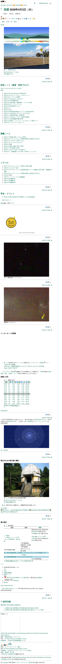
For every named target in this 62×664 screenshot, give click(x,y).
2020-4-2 (13, 70)
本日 (7, 5)
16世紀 (8, 535)
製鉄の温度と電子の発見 (16, 146)
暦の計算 (16, 580)
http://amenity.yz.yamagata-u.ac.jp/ (16, 648)
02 (47, 159)
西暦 (6, 9)
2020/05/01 (10, 421)
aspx (5, 571)
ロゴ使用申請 (29, 421)
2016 (5, 386)
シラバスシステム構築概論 (17, 177)
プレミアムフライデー (41, 421)
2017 (5, 388)
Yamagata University (7, 659)
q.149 (11, 74)
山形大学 (10, 640)
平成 (14, 382)
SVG (10, 110)
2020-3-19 (7, 140)
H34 (13, 398)
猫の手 (11, 368)
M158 (27, 403)
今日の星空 (4, 508)
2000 (32, 559)
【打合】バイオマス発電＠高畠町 (19, 117)
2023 (5, 400)
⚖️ (30, 18)
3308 (5, 366)
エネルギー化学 (13, 168)
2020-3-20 (7, 97)
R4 (9, 398)
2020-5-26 (7, 121)
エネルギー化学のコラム (17, 140)
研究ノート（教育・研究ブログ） (15, 85)
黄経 (3, 22)
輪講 (8, 74)
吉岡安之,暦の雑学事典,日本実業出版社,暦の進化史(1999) (21, 608)
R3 (9, 396)
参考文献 (7, 601)
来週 (19, 5)
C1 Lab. (16, 72)
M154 (27, 396)
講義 (2, 203)
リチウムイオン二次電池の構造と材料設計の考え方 (25, 139)
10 (14, 88)
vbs (5, 569)
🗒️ (7, 18)
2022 (5, 398)
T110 (22, 396)
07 (47, 330)
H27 (13, 384)
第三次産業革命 (12, 553)
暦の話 (6, 582)
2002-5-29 (7, 182)
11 (16, 88)
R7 (9, 403)
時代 (6, 406)
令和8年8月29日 (43, 3)
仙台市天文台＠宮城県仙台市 (9, 512)
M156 (27, 400)
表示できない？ (6, 200)
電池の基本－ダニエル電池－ (18, 137)
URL (7, 605)
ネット (20, 557)
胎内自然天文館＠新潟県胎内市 (40, 510)
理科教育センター (15, 106)
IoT (33, 371)
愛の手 (15, 368)
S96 (18, 396)
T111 (22, 398)
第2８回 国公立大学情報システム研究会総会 (22, 197)
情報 (36, 536)
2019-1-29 (7, 166)
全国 (41, 371)
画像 (16, 605)
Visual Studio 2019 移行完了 (18, 93)
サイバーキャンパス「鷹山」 (13, 647)
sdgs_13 (6, 368)
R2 (9, 394)
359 (9, 498)
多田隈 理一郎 (9, 652)
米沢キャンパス (18, 362)
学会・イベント (8, 193)
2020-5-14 (7, 117)
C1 (19, 406)
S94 (18, 392)
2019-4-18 (7, 170)
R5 (9, 400)
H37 (13, 403)
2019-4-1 (6, 168)
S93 (18, 390)
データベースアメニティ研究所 (24, 662)
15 (31, 366)
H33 (13, 396)
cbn (8, 366)
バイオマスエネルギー (16, 142)
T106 (22, 388)
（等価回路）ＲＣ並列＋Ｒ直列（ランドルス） (23, 151)
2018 (5, 390)
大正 (24, 382)
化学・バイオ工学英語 (22, 561)
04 (47, 210)
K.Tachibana (9, 72)
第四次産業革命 (11, 557)
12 (18, 88)
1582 (32, 536)
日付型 (38, 533)
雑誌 (5, 605)
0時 (2, 25)
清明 (15, 22)
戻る (2, 5)
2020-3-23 (7, 101)
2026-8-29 (9, 364)
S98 (18, 400)
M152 (27, 392)
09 (47, 457)
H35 (13, 400)
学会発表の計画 (14, 148)
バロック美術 (8, 539)
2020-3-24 (7, 102)
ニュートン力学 (14, 537)
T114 (22, 403)
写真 (5, 74)
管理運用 (3, 640)
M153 (27, 394)
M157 (27, 402)
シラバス (5, 162)
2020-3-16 (7, 139)
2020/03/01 (38, 419)
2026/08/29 (4, 411)
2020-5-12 (7, 115)
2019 (11, 5)
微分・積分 (15, 539)
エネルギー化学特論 (38, 366)
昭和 (19, 382)
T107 (22, 390)
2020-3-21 (7, 99)
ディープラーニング (16, 104)
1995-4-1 (6, 177)
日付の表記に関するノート (9, 588)
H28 (13, 386)
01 (47, 130)
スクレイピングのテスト (17, 122)
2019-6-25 (7, 173)
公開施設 (39, 577)
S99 (18, 402)
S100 (18, 403)
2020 (5, 394)
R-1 (9, 388)
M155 (27, 398)
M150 (27, 388)
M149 (27, 386)
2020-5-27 (7, 122)
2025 (5, 403)
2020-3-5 (6, 197)
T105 (22, 386)
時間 (5, 574)
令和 (10, 382)
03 (47, 190)
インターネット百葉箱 (37, 362)
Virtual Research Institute (43, 657)
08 (47, 418)
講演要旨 (11, 605)
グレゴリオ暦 (41, 536)
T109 (22, 394)
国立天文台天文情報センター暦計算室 (18, 577)
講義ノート (5, 133)
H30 (13, 390)
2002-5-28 (7, 179)
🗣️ (26, 18)
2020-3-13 (7, 137)
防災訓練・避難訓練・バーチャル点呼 (21, 102)
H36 (13, 402)
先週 (16, 5)
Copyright (5, 662)
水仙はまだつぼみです (16, 99)
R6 (9, 402)
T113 (22, 402)
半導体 (20, 553)
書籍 (2, 605)
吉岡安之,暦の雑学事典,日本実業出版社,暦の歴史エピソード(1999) (24, 610)
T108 (22, 392)
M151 (27, 390)
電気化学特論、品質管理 (17, 115)
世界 (40, 527)
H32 (13, 394)
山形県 (10, 654)
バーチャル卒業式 (15, 97)
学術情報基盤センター (19, 640)
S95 (18, 394)
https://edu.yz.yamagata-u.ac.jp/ (16, 639)
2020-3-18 (7, 93)
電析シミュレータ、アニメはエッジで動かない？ (24, 121)
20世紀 (24, 555)
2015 (5, 384)
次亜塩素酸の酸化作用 (16, 119)
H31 (13, 392)
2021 (25, 5)
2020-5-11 (7, 113)
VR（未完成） (5, 450)
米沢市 (14, 654)
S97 (18, 398)
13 (10, 366)
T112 (22, 400)
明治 (29, 382)
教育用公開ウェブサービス (12, 637)
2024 (5, 402)
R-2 (9, 386)
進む (5, 5)
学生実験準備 (14, 101)
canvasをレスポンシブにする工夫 (20, 113)
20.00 (8, 22)
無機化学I (13, 182)
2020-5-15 (7, 119)
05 (47, 240)
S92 (18, 388)
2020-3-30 (7, 106)
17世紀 (8, 537)
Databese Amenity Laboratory (24, 657)
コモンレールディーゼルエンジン (19, 95)
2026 (13, 657)
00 (47, 81)
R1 (9, 392)
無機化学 (12, 179)
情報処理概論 (15, 366)
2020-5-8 (6, 111)
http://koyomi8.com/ (7, 585)
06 (47, 285)
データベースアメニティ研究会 (22, 650)
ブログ (12, 203)
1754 (32, 538)
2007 (6, 500)
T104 (22, 384)
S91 (18, 386)
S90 (18, 384)
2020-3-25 (7, 104)
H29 (13, 388)
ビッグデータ (27, 557)
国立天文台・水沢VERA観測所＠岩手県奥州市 (16, 510)
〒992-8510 (4, 654)
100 (32, 533)
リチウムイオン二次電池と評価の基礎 (21, 166)
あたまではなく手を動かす (18, 150)
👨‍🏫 (3, 18)
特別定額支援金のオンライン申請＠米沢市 (21, 111)
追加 (2, 90)
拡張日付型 (34, 531)
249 (15, 502)
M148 (27, 384)
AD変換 (40, 553)
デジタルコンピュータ (30, 553)
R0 (9, 390)
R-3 (9, 384)
